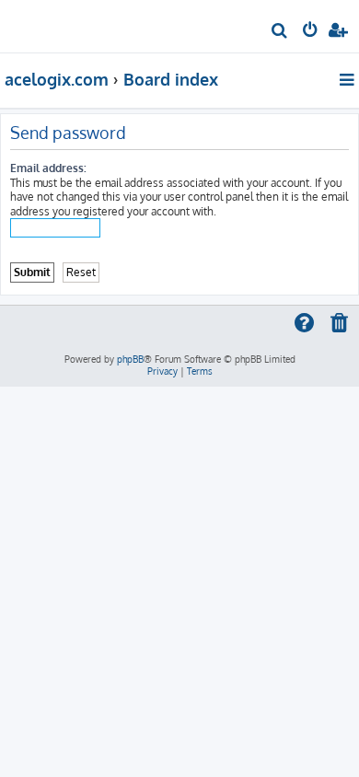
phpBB (130, 359)
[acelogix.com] (44, 24)
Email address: (48, 168)
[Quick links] (348, 79)
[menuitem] (280, 32)
